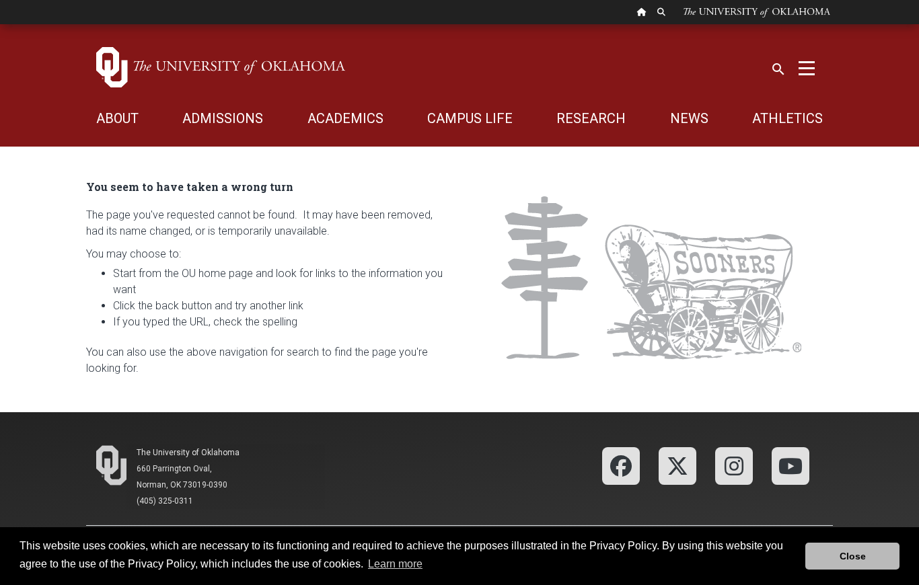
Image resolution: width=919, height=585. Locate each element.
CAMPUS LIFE (470, 118)
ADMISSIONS (222, 118)
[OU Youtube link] (790, 465)
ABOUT (117, 118)
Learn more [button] (395, 564)
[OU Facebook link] (621, 465)
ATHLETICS (787, 118)
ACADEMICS (345, 118)
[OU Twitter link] (677, 465)
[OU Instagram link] (734, 465)
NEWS (689, 118)
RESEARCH (591, 118)
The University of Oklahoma (188, 452)
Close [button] (853, 556)
